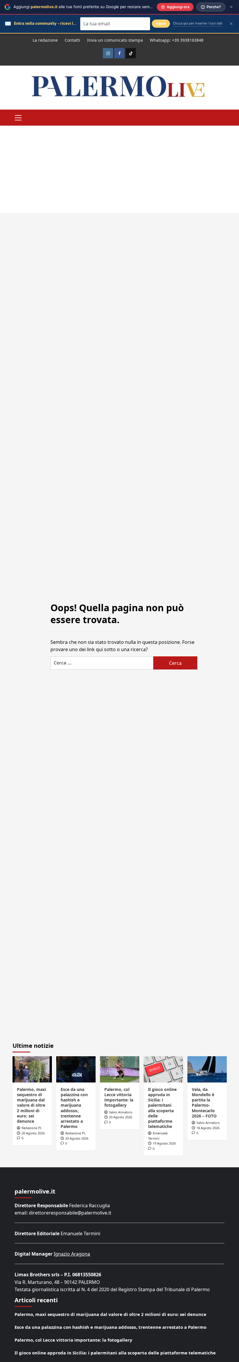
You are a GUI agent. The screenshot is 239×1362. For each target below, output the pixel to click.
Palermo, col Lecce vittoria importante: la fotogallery (118, 1097)
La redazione (45, 40)
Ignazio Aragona (72, 1254)
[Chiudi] (231, 7)
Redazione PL (32, 1128)
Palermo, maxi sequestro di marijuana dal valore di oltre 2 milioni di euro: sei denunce (31, 1105)
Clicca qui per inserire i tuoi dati (197, 23)
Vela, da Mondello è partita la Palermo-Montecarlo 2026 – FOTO (204, 1103)
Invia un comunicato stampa (115, 40)
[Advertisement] (119, 169)
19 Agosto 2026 (164, 1143)
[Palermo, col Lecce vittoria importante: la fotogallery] (119, 1069)
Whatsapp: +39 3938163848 (176, 40)
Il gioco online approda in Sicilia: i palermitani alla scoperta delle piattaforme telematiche (162, 1108)
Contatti (72, 40)
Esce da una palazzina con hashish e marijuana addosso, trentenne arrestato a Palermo (74, 1108)
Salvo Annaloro (120, 1112)
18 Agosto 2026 (207, 1128)
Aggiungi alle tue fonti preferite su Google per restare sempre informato (94, 6)
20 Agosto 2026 (33, 1133)
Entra (161, 23)
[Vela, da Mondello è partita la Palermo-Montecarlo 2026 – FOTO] (207, 1069)
